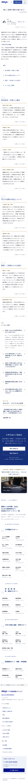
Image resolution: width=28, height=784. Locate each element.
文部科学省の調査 (6, 44)
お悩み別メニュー (7, 708)
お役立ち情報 (6, 733)
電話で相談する (14, 453)
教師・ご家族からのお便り (13, 80)
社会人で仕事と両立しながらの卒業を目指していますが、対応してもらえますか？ (14, 364)
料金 (4, 714)
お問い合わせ (18, 2)
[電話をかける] (11, 2)
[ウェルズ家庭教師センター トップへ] (14, 691)
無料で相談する (14, 448)
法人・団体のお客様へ (8, 721)
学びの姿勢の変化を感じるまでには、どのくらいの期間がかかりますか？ (14, 391)
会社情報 (5, 745)
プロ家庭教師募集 (7, 748)
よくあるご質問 (9, 85)
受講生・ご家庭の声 (7, 711)
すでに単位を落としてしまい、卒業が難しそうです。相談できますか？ (14, 355)
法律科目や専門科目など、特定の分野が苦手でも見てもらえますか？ (14, 374)
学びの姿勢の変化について (13, 75)
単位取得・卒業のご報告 (12, 70)
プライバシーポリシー (8, 752)
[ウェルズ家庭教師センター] (5, 2)
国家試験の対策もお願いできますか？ (14, 382)
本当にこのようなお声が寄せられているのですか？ (14, 331)
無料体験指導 (6, 718)
